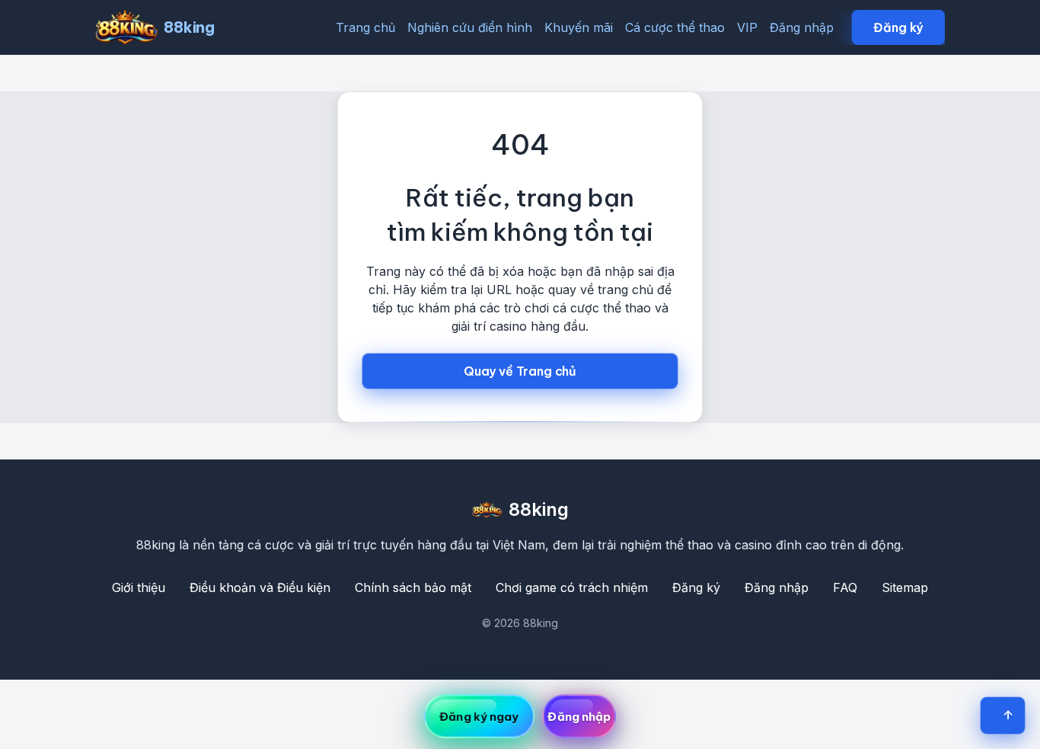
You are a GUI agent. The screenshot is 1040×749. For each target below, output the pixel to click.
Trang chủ (365, 27)
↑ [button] (1008, 714)
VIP (747, 27)
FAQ (845, 587)
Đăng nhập (802, 27)
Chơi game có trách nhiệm (572, 587)
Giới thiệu (138, 587)
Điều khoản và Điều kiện (260, 587)
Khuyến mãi (578, 27)
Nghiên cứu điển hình (469, 27)
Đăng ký (696, 587)
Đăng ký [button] (898, 27)
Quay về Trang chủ (520, 371)
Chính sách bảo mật (413, 587)
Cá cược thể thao (675, 27)
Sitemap (905, 587)
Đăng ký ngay (478, 716)
